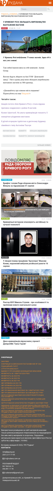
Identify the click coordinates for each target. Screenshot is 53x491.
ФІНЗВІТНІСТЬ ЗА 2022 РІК (10, 378)
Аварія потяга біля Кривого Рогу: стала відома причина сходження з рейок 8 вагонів (23, 106)
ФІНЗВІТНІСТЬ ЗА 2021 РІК (10, 381)
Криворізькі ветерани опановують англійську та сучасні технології (25, 223)
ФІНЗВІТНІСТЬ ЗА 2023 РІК (10, 376)
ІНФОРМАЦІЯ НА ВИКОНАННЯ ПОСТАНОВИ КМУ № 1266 (21, 364)
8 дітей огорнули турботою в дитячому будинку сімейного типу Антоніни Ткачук (23, 123)
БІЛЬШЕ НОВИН (44, 348)
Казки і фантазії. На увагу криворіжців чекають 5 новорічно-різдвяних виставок (24, 115)
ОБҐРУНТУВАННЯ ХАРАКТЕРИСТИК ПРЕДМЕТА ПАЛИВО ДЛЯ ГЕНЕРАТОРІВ (23, 399)
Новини (13, 14)
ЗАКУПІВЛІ (5, 361)
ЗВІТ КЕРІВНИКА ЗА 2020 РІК (11, 385)
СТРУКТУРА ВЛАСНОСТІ (9, 369)
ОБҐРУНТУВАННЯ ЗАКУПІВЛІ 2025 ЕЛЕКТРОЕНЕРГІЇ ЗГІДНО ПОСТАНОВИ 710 (22, 396)
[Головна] (4, 6)
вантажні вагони (9, 131)
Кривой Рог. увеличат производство (32, 136)
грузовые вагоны (9, 136)
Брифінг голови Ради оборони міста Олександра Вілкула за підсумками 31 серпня (25, 184)
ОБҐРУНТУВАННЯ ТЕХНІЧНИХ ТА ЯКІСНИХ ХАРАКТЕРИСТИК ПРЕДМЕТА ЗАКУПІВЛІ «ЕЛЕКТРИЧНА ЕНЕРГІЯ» (23, 411)
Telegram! (25, 93)
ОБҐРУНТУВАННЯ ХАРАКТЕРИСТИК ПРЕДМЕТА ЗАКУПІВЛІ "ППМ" (24, 403)
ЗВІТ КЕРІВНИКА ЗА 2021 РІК (11, 383)
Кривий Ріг (22, 131)
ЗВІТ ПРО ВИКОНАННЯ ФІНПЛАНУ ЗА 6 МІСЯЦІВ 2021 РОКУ (22, 393)
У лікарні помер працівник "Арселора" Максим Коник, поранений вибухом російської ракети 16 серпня (25, 263)
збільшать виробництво (38, 131)
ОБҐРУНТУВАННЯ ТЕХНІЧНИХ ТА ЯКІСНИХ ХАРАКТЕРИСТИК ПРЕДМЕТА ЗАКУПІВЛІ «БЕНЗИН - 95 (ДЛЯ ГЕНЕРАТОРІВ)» (23, 426)
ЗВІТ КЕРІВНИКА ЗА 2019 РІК (11, 388)
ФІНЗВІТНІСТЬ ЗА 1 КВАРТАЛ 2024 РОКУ (15, 373)
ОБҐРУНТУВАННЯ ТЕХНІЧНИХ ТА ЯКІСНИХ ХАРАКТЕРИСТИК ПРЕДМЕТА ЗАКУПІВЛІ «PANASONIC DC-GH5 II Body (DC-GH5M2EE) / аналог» (24, 421)
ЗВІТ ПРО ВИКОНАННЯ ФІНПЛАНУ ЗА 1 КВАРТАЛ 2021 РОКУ (22, 390)
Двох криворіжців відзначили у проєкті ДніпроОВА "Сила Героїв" (21, 342)
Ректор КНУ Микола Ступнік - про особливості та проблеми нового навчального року (26, 303)
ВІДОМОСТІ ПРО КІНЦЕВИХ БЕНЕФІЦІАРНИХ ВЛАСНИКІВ (21, 371)
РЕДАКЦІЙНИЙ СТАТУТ (9, 366)
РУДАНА (15, 3)
